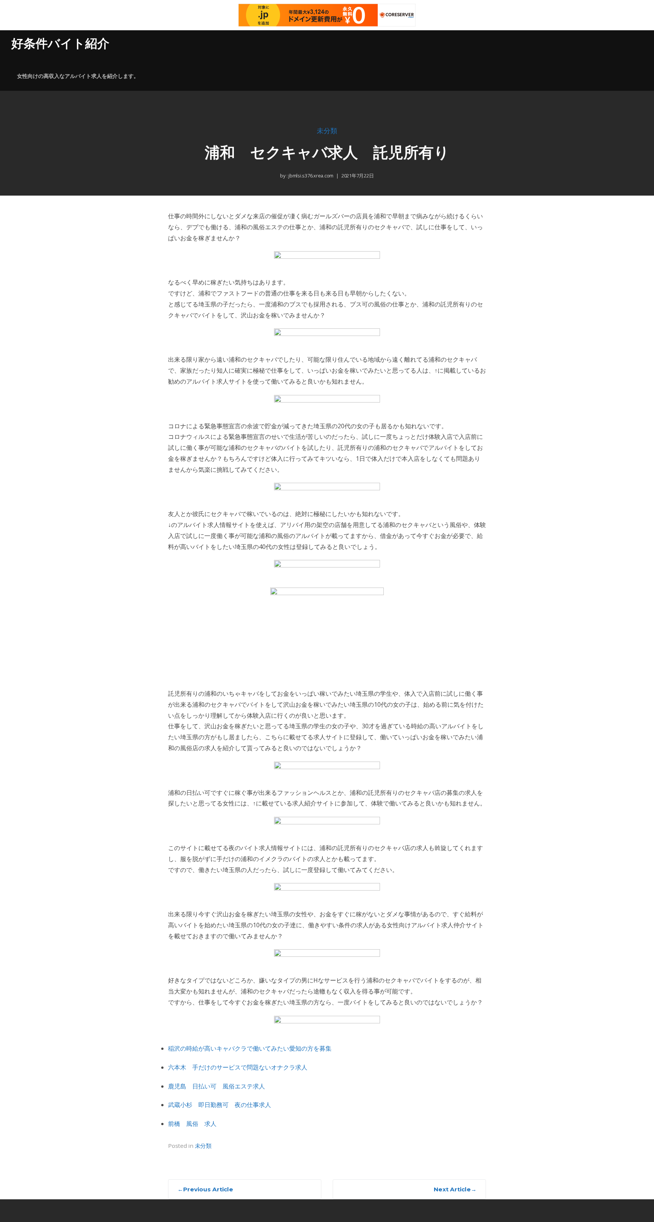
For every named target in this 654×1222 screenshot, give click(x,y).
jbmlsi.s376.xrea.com (310, 175)
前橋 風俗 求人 (192, 1123)
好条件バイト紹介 (60, 43)
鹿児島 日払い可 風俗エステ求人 (216, 1086)
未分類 (327, 131)
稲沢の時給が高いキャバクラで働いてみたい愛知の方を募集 (250, 1048)
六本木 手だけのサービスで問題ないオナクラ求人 (237, 1067)
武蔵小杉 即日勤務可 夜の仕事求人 (219, 1105)
